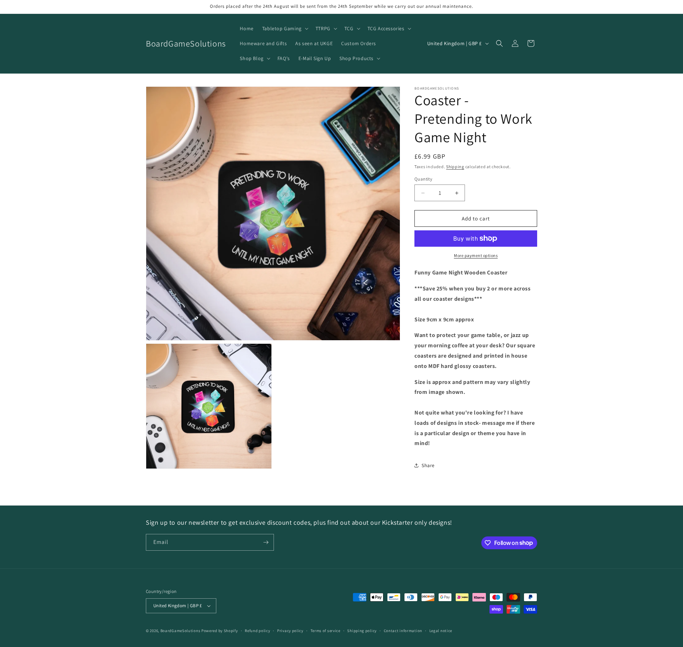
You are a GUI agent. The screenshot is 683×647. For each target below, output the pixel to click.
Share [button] (428, 465)
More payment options (476, 255)
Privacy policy (290, 630)
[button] (284, 28)
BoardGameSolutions (180, 630)
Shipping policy (362, 630)
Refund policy (257, 630)
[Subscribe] (266, 542)
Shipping (455, 166)
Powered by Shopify (219, 630)
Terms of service (325, 630)
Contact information (403, 630)
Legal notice (440, 630)
